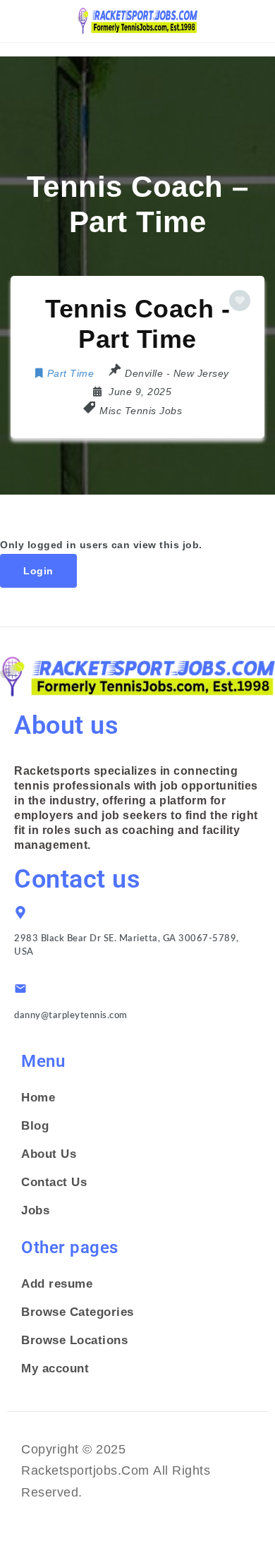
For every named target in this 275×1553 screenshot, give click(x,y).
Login (38, 570)
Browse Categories (77, 1312)
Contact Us (54, 1182)
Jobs (35, 1210)
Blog (35, 1125)
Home (38, 1097)
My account (55, 1368)
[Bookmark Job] (239, 300)
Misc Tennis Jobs (140, 410)
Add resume (56, 1284)
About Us (48, 1154)
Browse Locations (74, 1340)
